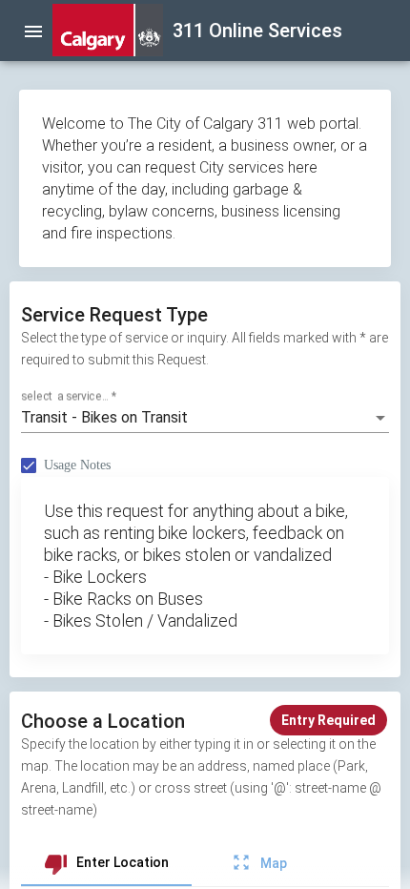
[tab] (106, 863)
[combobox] (205, 417)
